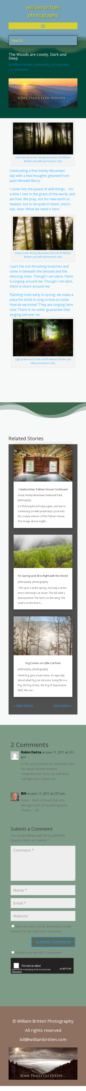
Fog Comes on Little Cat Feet (43, 663)
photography (60, 64)
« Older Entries (23, 706)
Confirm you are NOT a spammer (38, 953)
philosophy (42, 64)
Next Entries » (63, 706)
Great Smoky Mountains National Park (40, 495)
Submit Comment (53, 942)
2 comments (19, 69)
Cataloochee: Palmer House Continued (43, 489)
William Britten (22, 64)
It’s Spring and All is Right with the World (43, 576)
